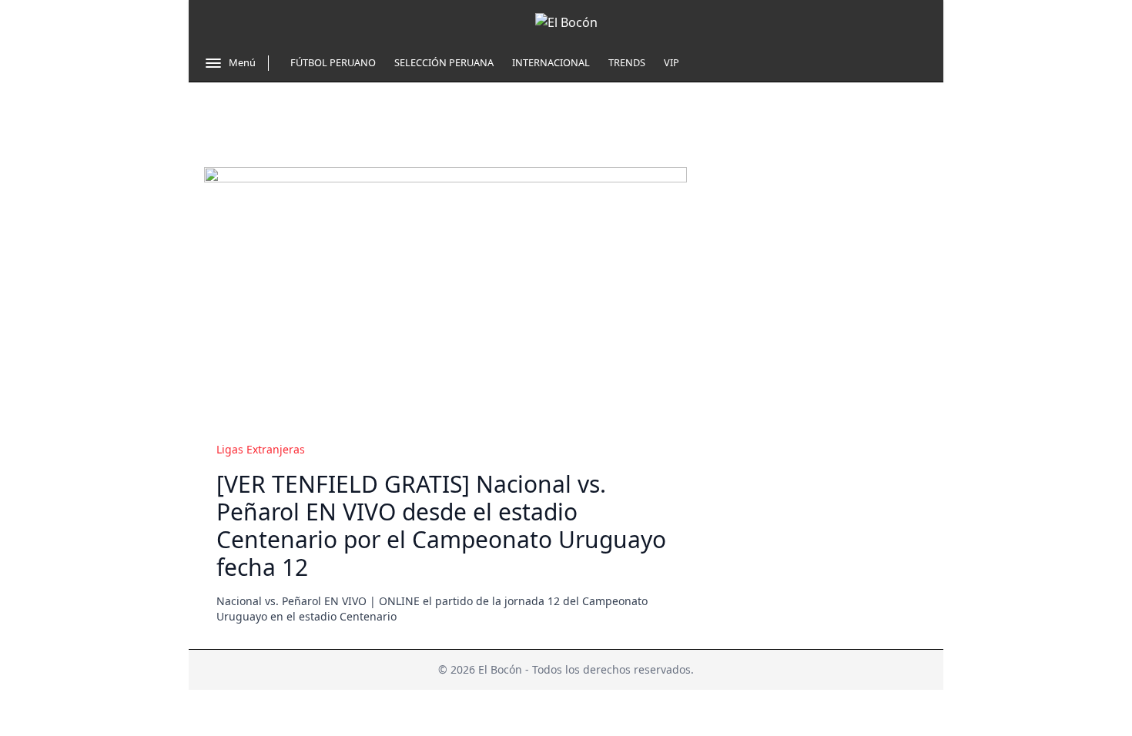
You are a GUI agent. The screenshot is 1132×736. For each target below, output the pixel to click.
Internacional (551, 62)
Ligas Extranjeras (260, 449)
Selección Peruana (444, 62)
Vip (671, 62)
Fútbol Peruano (333, 62)
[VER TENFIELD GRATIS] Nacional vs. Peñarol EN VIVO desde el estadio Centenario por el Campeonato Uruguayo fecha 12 (441, 525)
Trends (626, 62)
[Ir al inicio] (566, 22)
